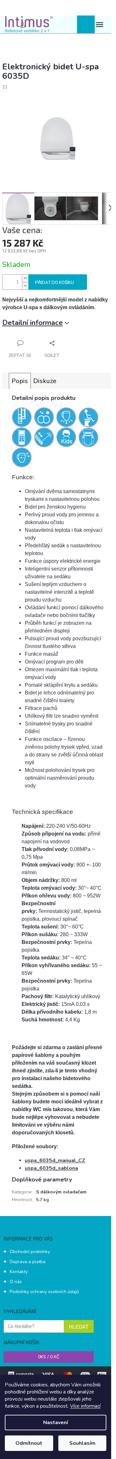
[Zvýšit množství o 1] (25, 278)
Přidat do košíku (54, 283)
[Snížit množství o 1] (25, 285)
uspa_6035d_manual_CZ (55, 1160)
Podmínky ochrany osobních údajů (44, 1292)
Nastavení (55, 1422)
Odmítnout (28, 1443)
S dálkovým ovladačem (61, 1192)
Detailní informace (32, 323)
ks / (48, 1357)
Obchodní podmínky (30, 1252)
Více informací (85, 1406)
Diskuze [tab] (44, 381)
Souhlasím (82, 1443)
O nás (16, 1282)
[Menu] (99, 25)
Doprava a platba (27, 1262)
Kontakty (19, 1272)
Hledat (79, 1326)
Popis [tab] (20, 381)
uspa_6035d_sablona (51, 1168)
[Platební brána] (58, 1374)
